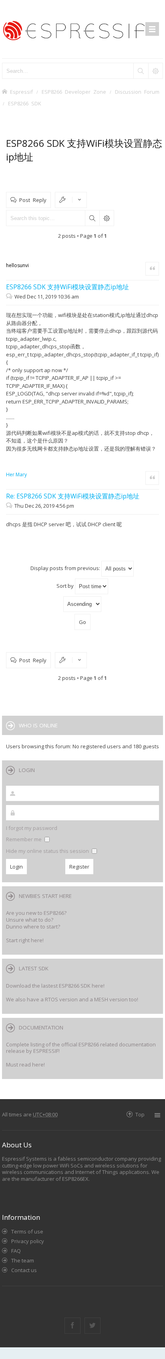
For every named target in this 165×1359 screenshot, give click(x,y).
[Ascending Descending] (82, 604)
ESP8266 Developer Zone (74, 91)
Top (140, 1114)
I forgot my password (31, 828)
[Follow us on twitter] (93, 1326)
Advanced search (106, 218)
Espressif (21, 91)
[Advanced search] (155, 70)
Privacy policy (27, 1241)
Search (92, 218)
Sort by (65, 585)
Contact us (24, 1270)
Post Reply (32, 199)
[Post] (10, 296)
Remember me (24, 839)
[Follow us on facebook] (72, 1326)
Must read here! (25, 1064)
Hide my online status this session (48, 851)
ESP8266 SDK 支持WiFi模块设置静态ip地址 (67, 286)
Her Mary (16, 474)
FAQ (16, 1250)
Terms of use (27, 1231)
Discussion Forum (137, 91)
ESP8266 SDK (24, 103)
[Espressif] (82, 29)
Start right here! (25, 940)
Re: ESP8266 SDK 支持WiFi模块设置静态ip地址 (72, 496)
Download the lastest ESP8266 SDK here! (55, 985)
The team (22, 1260)
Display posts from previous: (65, 568)
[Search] (140, 70)
